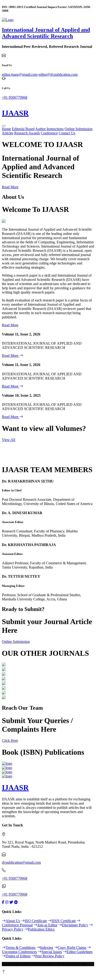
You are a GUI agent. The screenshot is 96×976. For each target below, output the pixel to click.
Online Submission (79, 129)
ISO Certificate (36, 921)
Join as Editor (47, 925)
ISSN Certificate (63, 921)
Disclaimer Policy (75, 925)
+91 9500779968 (14, 97)
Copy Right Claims (72, 948)
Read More (10, 187)
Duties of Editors (18, 956)
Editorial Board (23, 129)
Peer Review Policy (49, 956)
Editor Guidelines (80, 952)
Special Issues (51, 952)
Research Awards (27, 133)
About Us (13, 921)
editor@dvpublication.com (58, 74)
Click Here (10, 740)
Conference (49, 133)
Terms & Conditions (20, 948)
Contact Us (67, 133)
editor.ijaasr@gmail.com (20, 74)
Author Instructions (49, 129)
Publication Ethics (41, 929)
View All (8, 440)
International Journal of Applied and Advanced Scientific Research (46, 33)
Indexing (46, 948)
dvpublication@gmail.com (21, 862)
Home (6, 129)
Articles (7, 133)
